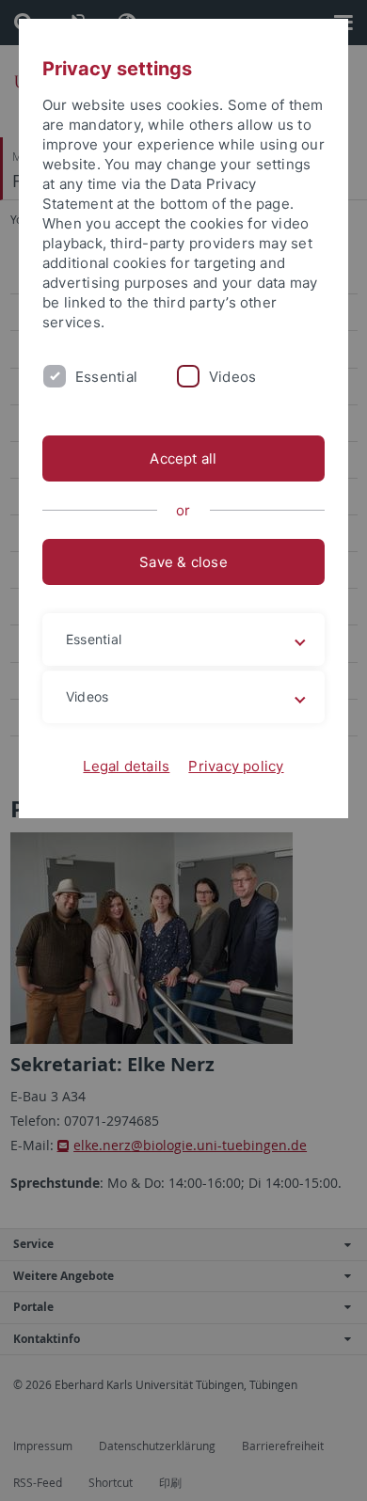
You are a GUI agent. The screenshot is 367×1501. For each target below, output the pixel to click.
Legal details (126, 766)
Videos (232, 377)
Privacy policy (235, 766)
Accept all (183, 458)
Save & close (183, 562)
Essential (106, 377)
